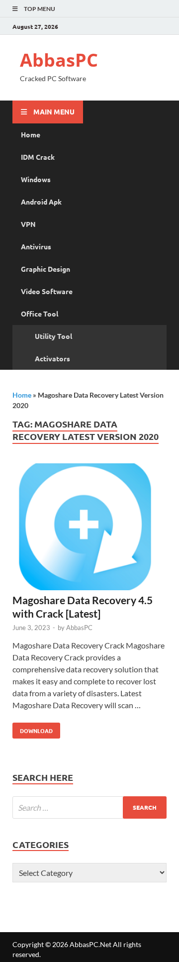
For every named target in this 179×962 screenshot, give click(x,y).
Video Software (47, 291)
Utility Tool (53, 335)
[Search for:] (89, 807)
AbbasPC (59, 60)
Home (30, 134)
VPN (28, 223)
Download (32, 729)
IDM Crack (38, 156)
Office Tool (39, 313)
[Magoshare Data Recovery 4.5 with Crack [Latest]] (89, 528)
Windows (36, 179)
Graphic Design (45, 268)
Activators (52, 358)
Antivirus (36, 246)
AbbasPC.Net (90, 944)
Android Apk (41, 201)
